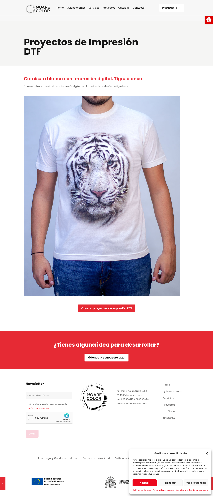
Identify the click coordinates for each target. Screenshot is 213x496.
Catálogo (169, 411)
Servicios (168, 398)
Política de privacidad (163, 490)
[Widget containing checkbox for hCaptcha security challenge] (49, 418)
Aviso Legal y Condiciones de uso (192, 490)
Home (166, 385)
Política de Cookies (142, 490)
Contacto (169, 418)
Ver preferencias (196, 482)
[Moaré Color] (38, 8)
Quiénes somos (172, 391)
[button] (209, 20)
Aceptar (145, 482)
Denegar (170, 482)
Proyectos (169, 404)
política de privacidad (38, 408)
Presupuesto (169, 7)
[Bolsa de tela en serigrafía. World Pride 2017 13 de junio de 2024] (2, 483)
